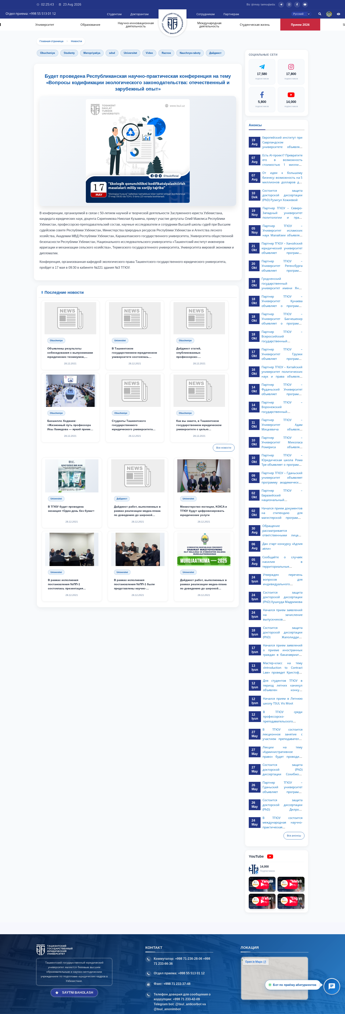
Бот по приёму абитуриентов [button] (295, 984)
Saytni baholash (77, 992)
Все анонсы (294, 835)
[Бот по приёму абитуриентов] (331, 986)
